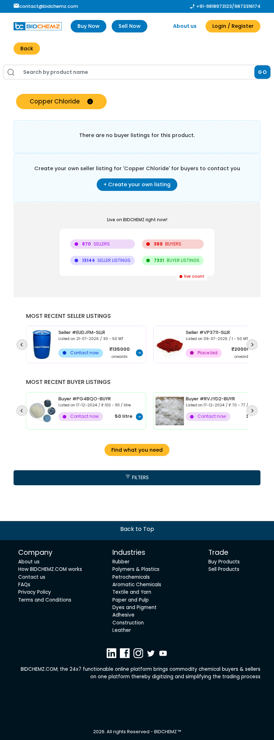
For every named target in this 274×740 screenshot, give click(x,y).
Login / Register (233, 26)
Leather (121, 630)
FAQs (24, 584)
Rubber (121, 561)
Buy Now (88, 26)
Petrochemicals (131, 577)
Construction (128, 622)
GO (262, 72)
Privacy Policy (34, 592)
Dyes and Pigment (134, 607)
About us (185, 26)
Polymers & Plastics (135, 569)
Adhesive (123, 615)
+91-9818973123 (214, 6)
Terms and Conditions (44, 600)
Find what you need (137, 449)
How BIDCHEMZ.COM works (50, 569)
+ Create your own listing (137, 184)
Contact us (31, 577)
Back (26, 48)
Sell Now (129, 26)
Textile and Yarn (131, 592)
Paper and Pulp (130, 600)
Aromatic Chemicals (136, 584)
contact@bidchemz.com (48, 6)
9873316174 (247, 6)
